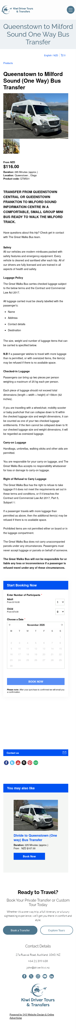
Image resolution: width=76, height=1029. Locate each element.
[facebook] (24, 976)
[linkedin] (51, 976)
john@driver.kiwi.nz (38, 967)
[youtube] (45, 976)
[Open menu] (71, 10)
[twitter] (31, 976)
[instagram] (38, 976)
